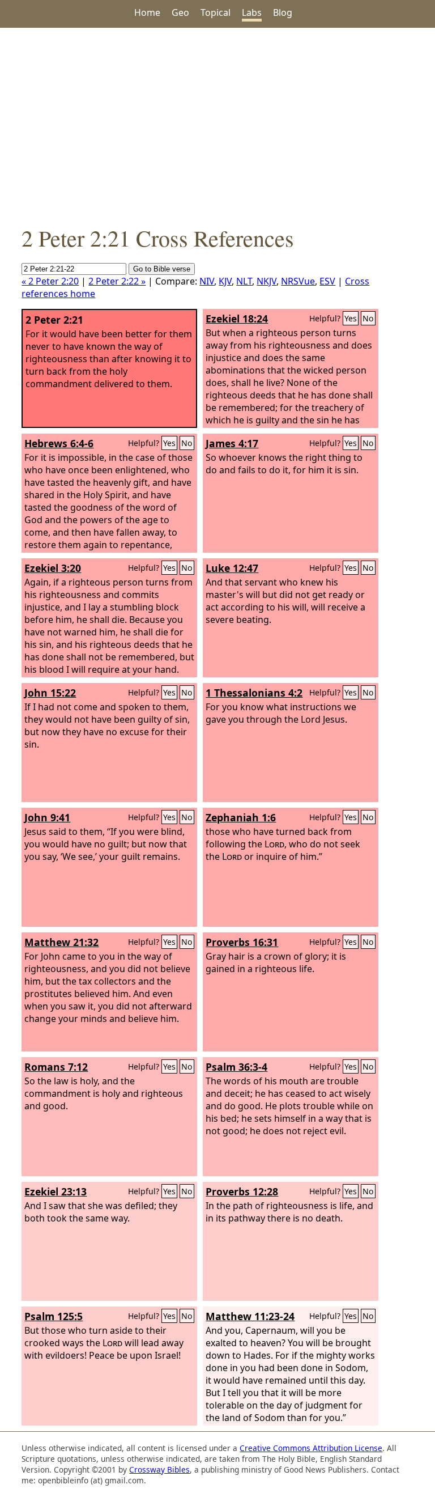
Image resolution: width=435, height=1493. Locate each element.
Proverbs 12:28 (242, 1191)
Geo (180, 12)
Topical (216, 12)
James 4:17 (232, 443)
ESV (327, 281)
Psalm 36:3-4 (236, 1067)
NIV (206, 281)
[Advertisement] (217, 125)
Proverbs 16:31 (242, 942)
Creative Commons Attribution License (311, 1448)
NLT (244, 281)
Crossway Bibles (159, 1469)
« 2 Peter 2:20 (50, 281)
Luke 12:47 (232, 568)
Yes (350, 318)
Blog (282, 12)
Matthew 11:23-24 (250, 1316)
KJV (225, 281)
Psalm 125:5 (53, 1316)
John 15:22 (50, 692)
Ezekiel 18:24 (237, 318)
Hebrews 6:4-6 (58, 443)
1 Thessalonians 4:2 (254, 692)
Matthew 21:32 (61, 942)
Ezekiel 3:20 (52, 568)
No (368, 318)
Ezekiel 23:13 (55, 1191)
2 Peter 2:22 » (117, 281)
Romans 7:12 (56, 1067)
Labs (252, 12)
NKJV (266, 281)
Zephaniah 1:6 (241, 817)
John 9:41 (47, 817)
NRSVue (298, 281)
